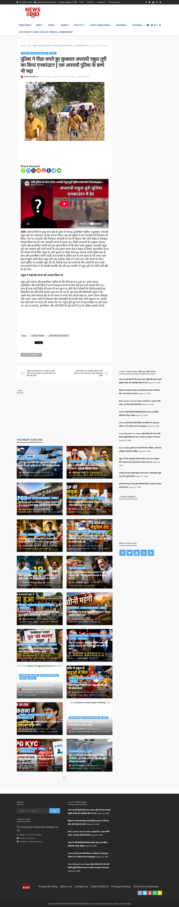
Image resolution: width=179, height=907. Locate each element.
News (39, 25)
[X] (33, 170)
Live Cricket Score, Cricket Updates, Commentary (46, 32)
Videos (64, 25)
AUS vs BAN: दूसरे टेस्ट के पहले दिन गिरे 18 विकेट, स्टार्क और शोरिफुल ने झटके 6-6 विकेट (38, 577)
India (22, 715)
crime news (71, 77)
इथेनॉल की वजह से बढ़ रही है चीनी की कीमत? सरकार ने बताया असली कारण (89, 613)
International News (79, 636)
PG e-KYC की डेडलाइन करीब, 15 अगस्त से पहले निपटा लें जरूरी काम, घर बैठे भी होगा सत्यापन (39, 757)
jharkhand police (83, 77)
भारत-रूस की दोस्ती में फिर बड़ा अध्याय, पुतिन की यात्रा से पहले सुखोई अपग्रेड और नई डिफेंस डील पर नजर (39, 465)
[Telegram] (54, 170)
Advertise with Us (35, 841)
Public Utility (27, 751)
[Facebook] (28, 170)
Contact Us (101, 2)
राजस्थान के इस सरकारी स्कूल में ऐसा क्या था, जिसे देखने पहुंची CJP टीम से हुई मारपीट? (38, 613)
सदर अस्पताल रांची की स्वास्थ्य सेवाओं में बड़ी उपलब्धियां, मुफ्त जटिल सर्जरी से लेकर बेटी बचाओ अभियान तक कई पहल (88, 758)
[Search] (160, 25)
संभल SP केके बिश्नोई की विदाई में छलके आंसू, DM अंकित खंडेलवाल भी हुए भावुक (89, 504)
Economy (137, 25)
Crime (24, 53)
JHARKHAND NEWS (77, 751)
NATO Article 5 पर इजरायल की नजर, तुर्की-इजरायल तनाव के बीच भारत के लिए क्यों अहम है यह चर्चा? (88, 645)
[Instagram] (43, 170)
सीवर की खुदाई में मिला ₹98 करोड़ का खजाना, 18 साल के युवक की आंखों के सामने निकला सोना (39, 684)
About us (90, 2)
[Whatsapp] (23, 170)
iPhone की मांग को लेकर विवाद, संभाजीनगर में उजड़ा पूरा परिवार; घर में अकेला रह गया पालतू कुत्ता (38, 540)
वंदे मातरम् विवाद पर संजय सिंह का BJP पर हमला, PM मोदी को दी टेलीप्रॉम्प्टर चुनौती (38, 650)
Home (81, 2)
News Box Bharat (31, 76)
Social (100, 498)
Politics (79, 25)
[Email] (59, 170)
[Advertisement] (114, 13)
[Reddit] (38, 170)
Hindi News (25, 25)
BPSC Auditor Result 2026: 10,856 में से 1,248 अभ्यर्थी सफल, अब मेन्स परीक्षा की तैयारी (39, 504)
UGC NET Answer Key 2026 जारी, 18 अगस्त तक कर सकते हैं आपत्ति (88, 723)
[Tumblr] (49, 170)
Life (91, 461)
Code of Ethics (100, 886)
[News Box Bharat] (33, 12)
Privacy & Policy (114, 2)
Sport (51, 25)
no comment (59, 77)
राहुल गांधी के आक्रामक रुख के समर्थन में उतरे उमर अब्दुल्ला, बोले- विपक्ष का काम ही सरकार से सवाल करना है (88, 575)
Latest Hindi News (100, 25)
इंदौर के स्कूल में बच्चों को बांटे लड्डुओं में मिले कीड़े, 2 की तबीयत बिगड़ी (89, 687)
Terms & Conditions (145, 886)
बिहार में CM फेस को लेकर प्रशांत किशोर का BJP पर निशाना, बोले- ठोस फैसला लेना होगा (89, 467)
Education (24, 498)
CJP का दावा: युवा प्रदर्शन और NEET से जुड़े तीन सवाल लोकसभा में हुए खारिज (39, 723)
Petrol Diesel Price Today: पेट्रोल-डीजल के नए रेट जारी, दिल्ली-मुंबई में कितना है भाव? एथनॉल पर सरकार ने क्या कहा (89, 538)
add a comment (32, 355)
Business (121, 25)
